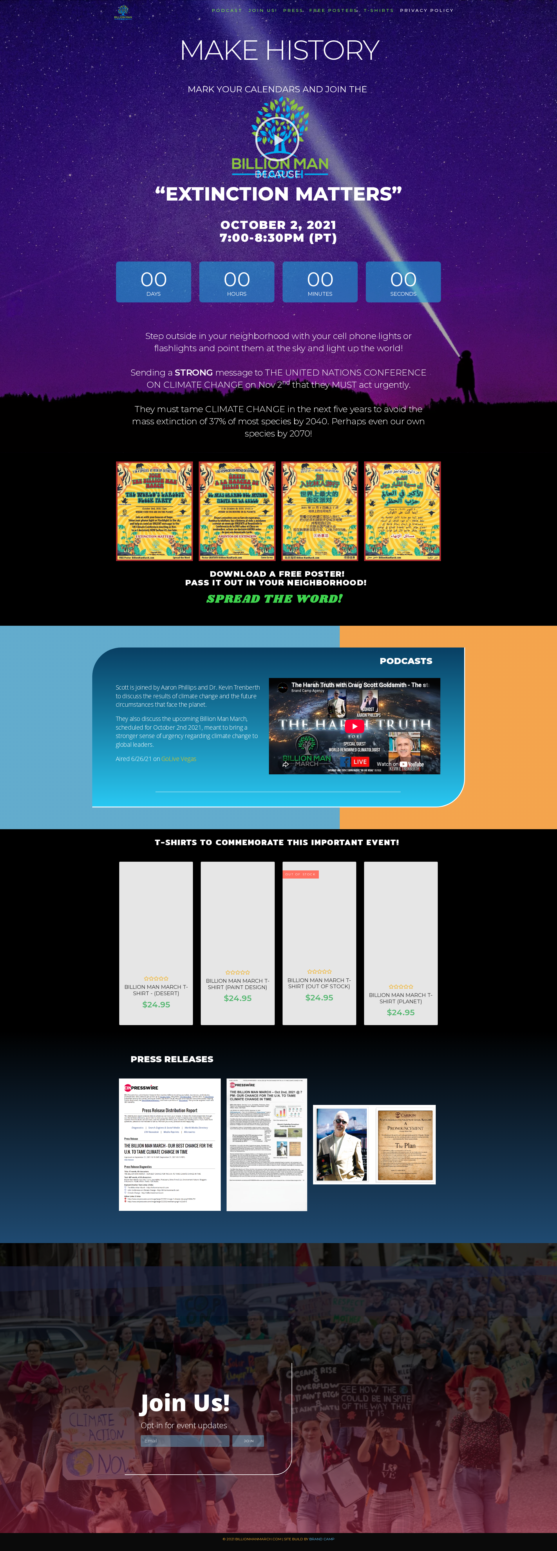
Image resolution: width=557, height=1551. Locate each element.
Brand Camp (321, 1539)
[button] (277, 139)
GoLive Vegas (178, 759)
